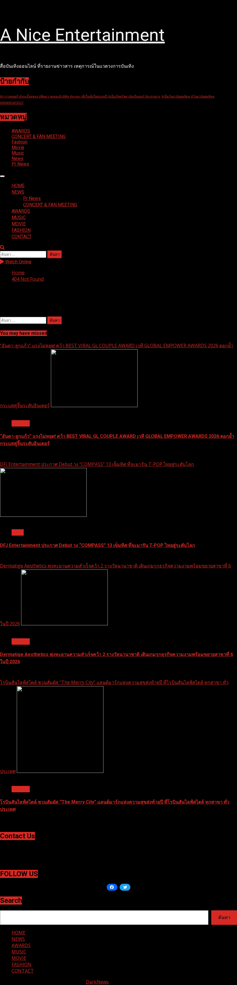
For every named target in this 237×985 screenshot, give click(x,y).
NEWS (18, 192)
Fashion (19, 142)
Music (18, 153)
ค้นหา (224, 917)
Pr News (20, 164)
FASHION (21, 230)
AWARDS (21, 131)
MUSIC (19, 217)
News (17, 158)
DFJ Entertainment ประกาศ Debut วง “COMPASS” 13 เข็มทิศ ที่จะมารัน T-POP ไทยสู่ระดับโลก (97, 464)
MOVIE (19, 224)
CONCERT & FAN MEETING (39, 136)
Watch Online (18, 261)
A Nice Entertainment (82, 35)
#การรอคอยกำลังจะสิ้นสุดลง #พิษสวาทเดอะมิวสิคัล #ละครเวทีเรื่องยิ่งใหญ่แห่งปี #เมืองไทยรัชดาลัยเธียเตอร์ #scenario (80, 96)
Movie (18, 147)
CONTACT (22, 236)
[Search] (2, 247)
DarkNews (97, 982)
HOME (18, 185)
